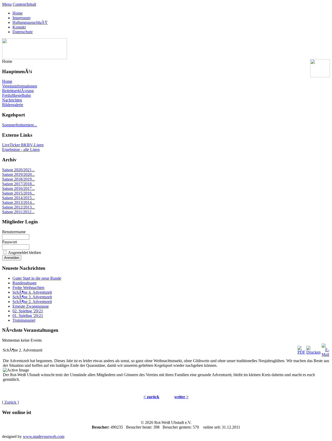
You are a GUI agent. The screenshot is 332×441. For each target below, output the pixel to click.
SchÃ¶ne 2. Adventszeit (32, 301)
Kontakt (19, 27)
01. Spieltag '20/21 (27, 315)
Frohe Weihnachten (28, 287)
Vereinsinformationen (19, 86)
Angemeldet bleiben (24, 252)
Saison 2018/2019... (18, 179)
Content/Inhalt (24, 4)
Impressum (21, 18)
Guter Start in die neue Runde (36, 278)
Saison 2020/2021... (18, 170)
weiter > (181, 397)
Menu (7, 4)
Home (17, 13)
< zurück (151, 397)
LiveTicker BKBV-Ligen (23, 145)
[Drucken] (313, 349)
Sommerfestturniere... (19, 125)
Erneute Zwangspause (30, 306)
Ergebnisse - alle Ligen (21, 149)
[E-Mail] (325, 349)
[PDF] (301, 349)
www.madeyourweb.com (43, 436)
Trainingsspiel (23, 320)
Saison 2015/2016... (18, 193)
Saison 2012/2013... (18, 207)
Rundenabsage (24, 283)
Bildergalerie (12, 104)
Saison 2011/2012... (18, 212)
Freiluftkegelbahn (16, 95)
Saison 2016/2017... (18, 188)
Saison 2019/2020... (18, 174)
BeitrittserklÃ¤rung (18, 90)
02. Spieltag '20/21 (27, 311)
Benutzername (14, 232)
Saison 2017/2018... (18, 184)
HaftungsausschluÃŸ (30, 22)
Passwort (9, 242)
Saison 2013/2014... (18, 202)
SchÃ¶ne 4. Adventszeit (32, 292)
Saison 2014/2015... (18, 198)
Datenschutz (22, 32)
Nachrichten (12, 100)
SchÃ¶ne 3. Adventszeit (32, 297)
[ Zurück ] (10, 402)
